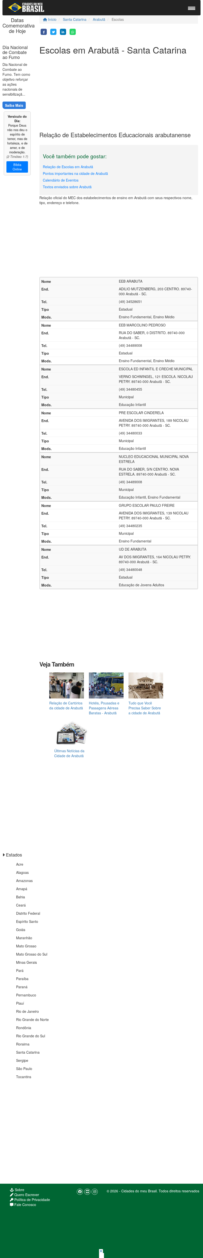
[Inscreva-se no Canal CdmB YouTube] (87, 1192)
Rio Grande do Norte (32, 1019)
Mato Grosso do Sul (31, 954)
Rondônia (23, 1027)
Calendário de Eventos (60, 180)
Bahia (20, 896)
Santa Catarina (74, 19)
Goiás (20, 929)
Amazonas (24, 880)
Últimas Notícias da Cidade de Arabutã (69, 753)
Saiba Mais (14, 105)
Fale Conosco (24, 1204)
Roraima (22, 1044)
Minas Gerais (26, 962)
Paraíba (22, 978)
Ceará (21, 905)
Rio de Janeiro (27, 1011)
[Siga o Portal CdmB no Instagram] (95, 1192)
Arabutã (99, 19)
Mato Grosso (26, 945)
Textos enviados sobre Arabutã (67, 186)
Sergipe (22, 1060)
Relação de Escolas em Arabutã (68, 166)
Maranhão (24, 937)
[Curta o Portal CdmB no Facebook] (80, 1192)
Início (51, 19)
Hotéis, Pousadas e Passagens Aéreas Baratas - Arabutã (104, 707)
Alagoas (22, 872)
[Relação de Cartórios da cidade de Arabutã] (66, 684)
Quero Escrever (26, 1194)
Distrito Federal (28, 913)
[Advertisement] (118, 92)
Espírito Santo (27, 921)
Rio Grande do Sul (30, 1035)
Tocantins (23, 1076)
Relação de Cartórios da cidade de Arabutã (66, 705)
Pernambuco (26, 994)
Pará (20, 970)
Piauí (20, 1003)
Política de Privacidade (31, 1199)
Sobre (19, 1189)
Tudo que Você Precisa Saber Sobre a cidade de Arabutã (144, 707)
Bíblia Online (17, 166)
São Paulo (24, 1068)
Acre (19, 864)
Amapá (21, 888)
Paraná (21, 986)
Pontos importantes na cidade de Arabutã (75, 173)
